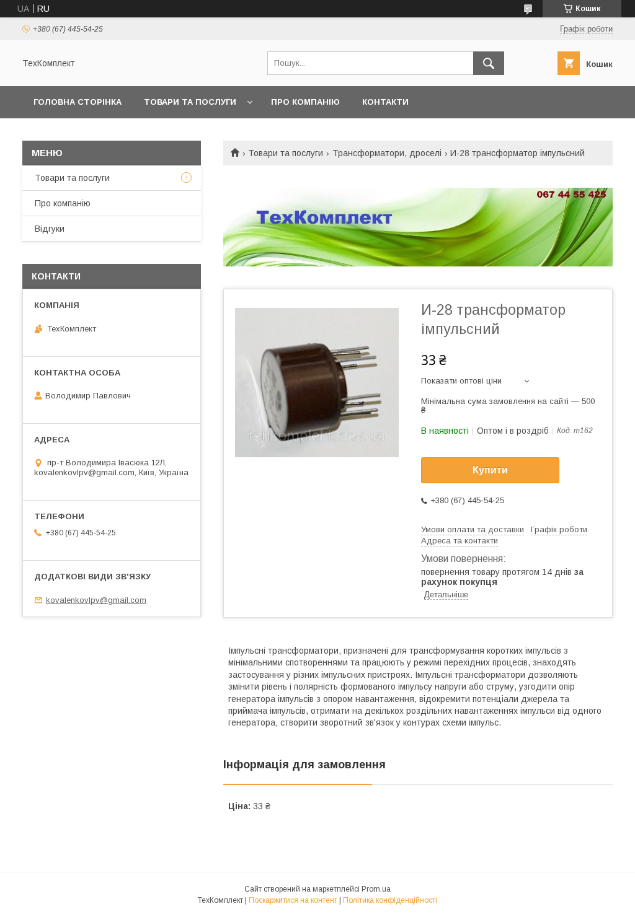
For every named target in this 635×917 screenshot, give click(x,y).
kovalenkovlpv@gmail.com (96, 600)
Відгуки (49, 229)
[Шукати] (488, 63)
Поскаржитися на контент (293, 900)
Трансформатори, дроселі (387, 153)
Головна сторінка (77, 102)
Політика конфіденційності (390, 900)
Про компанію (305, 102)
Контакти (385, 102)
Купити (490, 470)
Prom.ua (376, 889)
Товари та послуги (190, 102)
